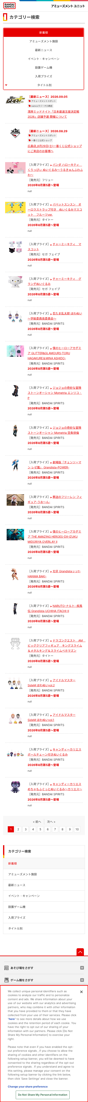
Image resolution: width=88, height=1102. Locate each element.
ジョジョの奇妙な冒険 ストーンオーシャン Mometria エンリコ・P (55, 393)
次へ (50, 821)
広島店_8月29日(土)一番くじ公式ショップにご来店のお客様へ (55, 148)
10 (77, 829)
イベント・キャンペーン (43, 58)
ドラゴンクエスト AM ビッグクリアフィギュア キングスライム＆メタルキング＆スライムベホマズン (57, 645)
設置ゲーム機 (43, 67)
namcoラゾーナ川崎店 (41, 106)
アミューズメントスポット (43, 101)
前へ (38, 821)
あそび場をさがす (21, 968)
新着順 (43, 32)
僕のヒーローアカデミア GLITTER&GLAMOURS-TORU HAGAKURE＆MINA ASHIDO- (54, 353)
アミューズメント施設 (43, 41)
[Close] (81, 991)
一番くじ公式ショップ (41, 140)
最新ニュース (43, 50)
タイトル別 (44, 85)
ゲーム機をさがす (21, 980)
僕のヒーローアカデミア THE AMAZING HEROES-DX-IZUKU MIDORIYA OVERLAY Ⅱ (54, 536)
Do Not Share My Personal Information (43, 1094)
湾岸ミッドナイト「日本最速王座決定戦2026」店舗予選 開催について (53, 114)
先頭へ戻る (80, 952)
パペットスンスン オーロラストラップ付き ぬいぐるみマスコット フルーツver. (55, 209)
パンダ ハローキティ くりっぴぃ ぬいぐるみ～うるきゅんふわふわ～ (55, 170)
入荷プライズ (43, 76)
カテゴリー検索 (19, 851)
